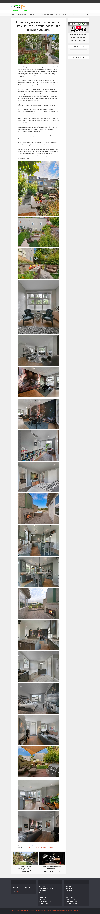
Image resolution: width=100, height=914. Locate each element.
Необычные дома (22, 14)
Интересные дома (43, 886)
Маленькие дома (43, 897)
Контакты (71, 14)
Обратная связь (23, 882)
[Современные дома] (18, 6)
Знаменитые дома (70, 895)
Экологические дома (70, 899)
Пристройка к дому (43, 899)
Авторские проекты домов (46, 14)
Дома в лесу (68, 886)
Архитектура (33, 14)
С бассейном (43, 847)
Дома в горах (69, 890)
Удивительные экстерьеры (45, 901)
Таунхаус (50, 847)
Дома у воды (69, 888)
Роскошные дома (70, 892)
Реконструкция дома (70, 897)
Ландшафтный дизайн (60, 14)
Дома (13, 14)
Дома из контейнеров (44, 892)
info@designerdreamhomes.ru (22, 891)
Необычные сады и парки (71, 903)
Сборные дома (42, 895)
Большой (24, 847)
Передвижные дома (43, 890)
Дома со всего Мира (30, 846)
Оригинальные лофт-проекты (46, 888)
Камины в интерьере (33, 847)
